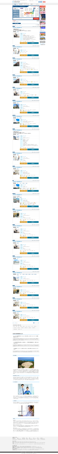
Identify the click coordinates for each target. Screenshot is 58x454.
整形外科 (25, 442)
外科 (14, 442)
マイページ (42, 4)
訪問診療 (26, 446)
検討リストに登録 (23, 55)
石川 (29, 9)
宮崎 (22, 15)
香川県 (23, 33)
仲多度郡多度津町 (15, 329)
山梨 (31, 10)
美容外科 (32, 442)
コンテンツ (37, 4)
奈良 (27, 10)
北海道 (37, 8)
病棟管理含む (23, 446)
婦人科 (39, 442)
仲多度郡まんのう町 (20, 329)
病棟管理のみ (21, 446)
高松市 (25, 33)
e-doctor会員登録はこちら (42, 7)
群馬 (21, 439)
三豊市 (32, 326)
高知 (27, 16)
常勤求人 (15, 4)
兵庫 (25, 8)
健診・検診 (35, 446)
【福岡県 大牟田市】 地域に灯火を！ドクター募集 (42, 30)
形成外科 (27, 442)
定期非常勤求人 (21, 4)
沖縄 (44, 439)
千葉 (37, 15)
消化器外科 (16, 442)
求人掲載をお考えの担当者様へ (42, 40)
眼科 (33, 442)
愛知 (31, 15)
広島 (33, 439)
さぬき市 (26, 326)
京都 (27, 9)
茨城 (37, 14)
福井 (29, 10)
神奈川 (36, 16)
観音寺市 (24, 326)
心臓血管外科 (21, 442)
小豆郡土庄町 (35, 326)
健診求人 (32, 4)
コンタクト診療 (32, 446)
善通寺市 (21, 326)
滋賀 (27, 8)
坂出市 (18, 326)
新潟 (31, 8)
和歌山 (25, 10)
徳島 (28, 16)
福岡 (22, 13)
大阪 (25, 9)
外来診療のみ (18, 446)
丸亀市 (16, 326)
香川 (28, 15)
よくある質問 (42, 44)
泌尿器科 (43, 442)
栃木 (37, 13)
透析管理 (30, 446)
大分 (22, 14)
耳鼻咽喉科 (35, 442)
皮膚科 (28, 442)
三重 (31, 16)
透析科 (44, 442)
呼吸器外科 (18, 442)
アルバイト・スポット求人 (26, 4)
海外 (21, 8)
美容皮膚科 (31, 442)
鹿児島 (22, 16)
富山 (29, 8)
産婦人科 (37, 442)
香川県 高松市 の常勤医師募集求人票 (17, 27)
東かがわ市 (29, 326)
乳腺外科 (41, 442)
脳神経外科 (23, 442)
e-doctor (16, 1)
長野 (31, 9)
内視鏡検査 (28, 446)
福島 (16, 439)
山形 (15, 439)
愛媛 (27, 15)
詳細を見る (33, 84)
